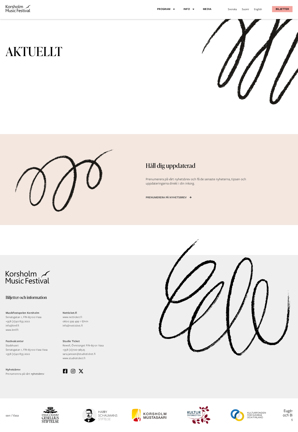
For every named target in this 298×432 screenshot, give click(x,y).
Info (186, 9)
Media (207, 9)
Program (163, 9)
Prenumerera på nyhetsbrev (166, 197)
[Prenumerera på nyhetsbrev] (190, 197)
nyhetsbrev (37, 374)
